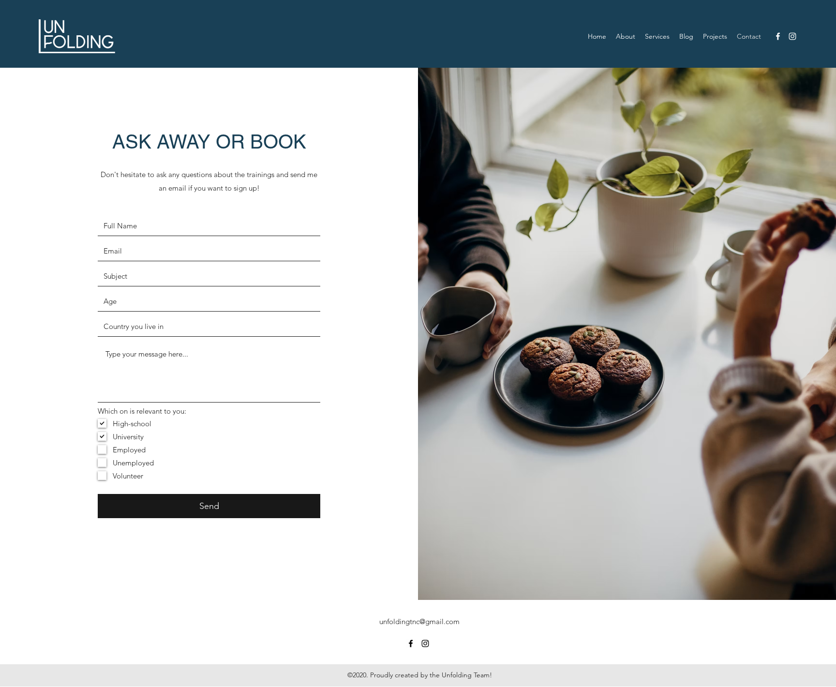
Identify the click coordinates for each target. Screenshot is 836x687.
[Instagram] (792, 36)
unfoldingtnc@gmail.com (419, 621)
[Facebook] (778, 36)
